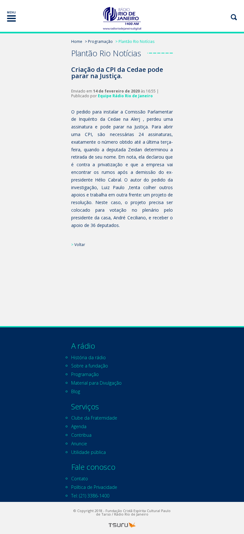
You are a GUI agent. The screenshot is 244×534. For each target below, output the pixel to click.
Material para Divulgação (96, 383)
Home (76, 41)
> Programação (99, 41)
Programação (85, 374)
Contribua (81, 435)
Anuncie (79, 444)
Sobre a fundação (89, 366)
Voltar (79, 244)
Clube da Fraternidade (94, 418)
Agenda (78, 426)
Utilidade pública (88, 452)
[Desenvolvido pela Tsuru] (122, 525)
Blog (75, 391)
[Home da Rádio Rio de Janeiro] (122, 18)
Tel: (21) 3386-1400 (90, 496)
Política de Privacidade (94, 487)
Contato (79, 479)
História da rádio (88, 357)
